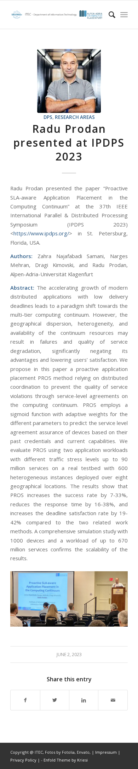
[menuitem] (108, 14)
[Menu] (124, 14)
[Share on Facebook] (25, 700)
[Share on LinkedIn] (83, 700)
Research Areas (75, 117)
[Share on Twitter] (54, 700)
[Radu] (69, 81)
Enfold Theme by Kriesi (66, 760)
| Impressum (105, 752)
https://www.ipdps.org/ (41, 233)
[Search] (108, 14)
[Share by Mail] (112, 700)
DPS (48, 117)
